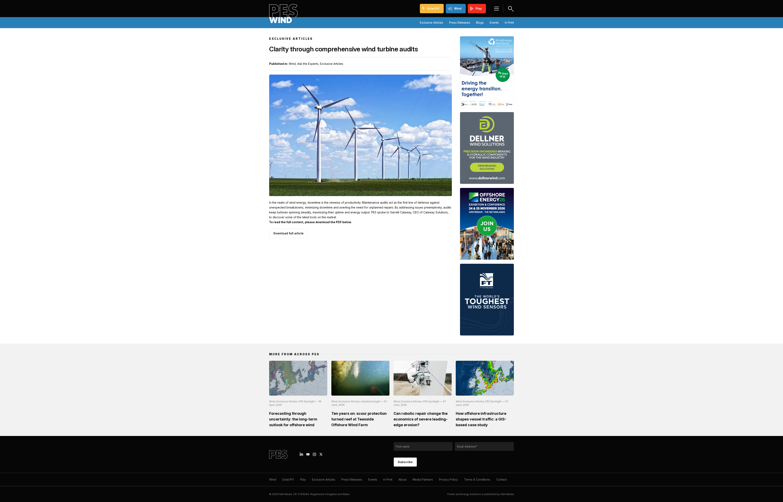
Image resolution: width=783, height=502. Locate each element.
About (402, 479)
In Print (509, 22)
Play (479, 8)
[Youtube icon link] (308, 454)
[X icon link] (321, 454)
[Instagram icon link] (314, 454)
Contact (501, 479)
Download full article (288, 233)
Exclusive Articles (431, 22)
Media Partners (423, 479)
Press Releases (459, 22)
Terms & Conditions (477, 479)
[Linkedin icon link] (301, 454)
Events (494, 22)
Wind (457, 8)
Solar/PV (433, 8)
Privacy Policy (448, 479)
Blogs (480, 22)
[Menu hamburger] (496, 8)
